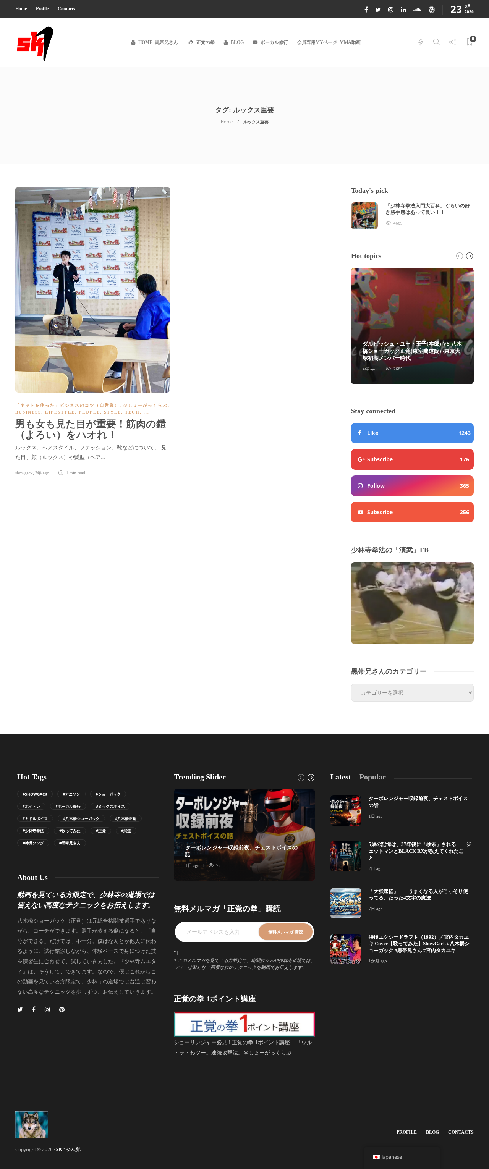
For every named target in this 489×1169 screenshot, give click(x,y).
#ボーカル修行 (68, 806)
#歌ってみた (70, 830)
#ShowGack (35, 794)
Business (28, 412)
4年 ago (370, 369)
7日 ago (376, 908)
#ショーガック (108, 794)
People (89, 412)
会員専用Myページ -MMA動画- (329, 42)
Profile (42, 8)
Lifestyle (60, 412)
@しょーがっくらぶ (145, 405)
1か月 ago (378, 961)
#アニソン (71, 794)
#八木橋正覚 (125, 818)
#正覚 (101, 830)
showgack (24, 473)
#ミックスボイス (110, 806)
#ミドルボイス (35, 818)
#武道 (126, 830)
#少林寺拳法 (33, 830)
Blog (237, 42)
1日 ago (192, 865)
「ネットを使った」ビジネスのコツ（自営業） (67, 405)
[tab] (340, 777)
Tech (132, 412)
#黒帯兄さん (70, 843)
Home (21, 8)
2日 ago (376, 868)
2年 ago (42, 473)
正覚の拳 (205, 42)
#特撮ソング (33, 843)
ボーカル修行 (274, 42)
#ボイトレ (31, 806)
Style (112, 412)
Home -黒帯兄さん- (159, 42)
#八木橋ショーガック (81, 818)
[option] (412, 215)
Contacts (66, 8)
